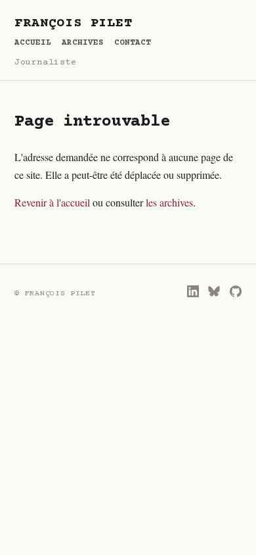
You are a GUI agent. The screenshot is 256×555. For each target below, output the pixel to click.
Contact (132, 42)
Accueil (32, 42)
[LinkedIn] (193, 291)
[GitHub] (236, 291)
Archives (83, 42)
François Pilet (73, 23)
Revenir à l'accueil (52, 202)
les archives (169, 202)
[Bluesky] (214, 291)
